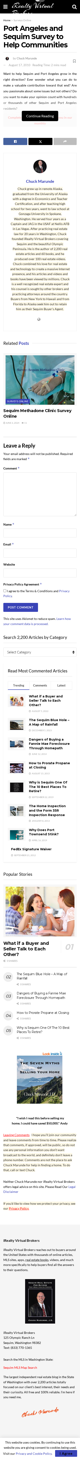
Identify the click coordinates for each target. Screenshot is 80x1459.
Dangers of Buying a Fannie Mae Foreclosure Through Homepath (49, 743)
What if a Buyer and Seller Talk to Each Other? (46, 700)
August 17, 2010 (19, 65)
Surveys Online (22, 20)
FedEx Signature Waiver (31, 849)
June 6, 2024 (12, 422)
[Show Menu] (5, 6)
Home (6, 20)
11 (25, 422)
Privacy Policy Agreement (22, 584)
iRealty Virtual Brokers (32, 9)
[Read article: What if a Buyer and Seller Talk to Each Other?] (40, 910)
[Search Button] (74, 6)
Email (8, 544)
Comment (11, 468)
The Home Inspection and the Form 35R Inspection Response (47, 810)
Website (9, 564)
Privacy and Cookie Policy (34, 1453)
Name (8, 524)
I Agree (66, 1453)
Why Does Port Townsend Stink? (44, 832)
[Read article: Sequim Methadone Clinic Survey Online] (40, 379)
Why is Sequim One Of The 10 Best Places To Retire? (48, 786)
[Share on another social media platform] (65, 141)
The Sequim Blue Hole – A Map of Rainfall (49, 722)
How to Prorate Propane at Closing (43, 1013)
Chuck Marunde (27, 58)
